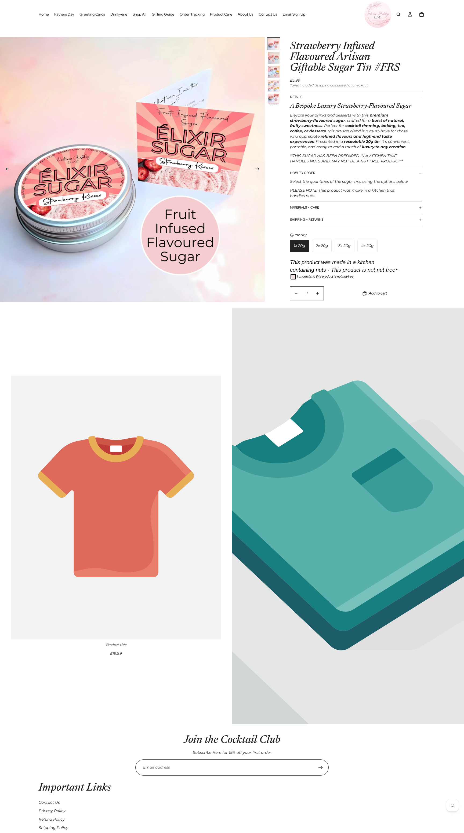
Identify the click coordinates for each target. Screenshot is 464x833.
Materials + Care (304, 207)
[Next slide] (259, 170)
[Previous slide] (6, 170)
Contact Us (49, 802)
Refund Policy (52, 819)
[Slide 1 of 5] (274, 44)
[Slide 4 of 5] (274, 86)
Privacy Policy (52, 810)
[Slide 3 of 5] (274, 72)
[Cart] (421, 14)
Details (296, 97)
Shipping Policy (53, 827)
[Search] (398, 14)
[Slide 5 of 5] (274, 100)
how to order (302, 173)
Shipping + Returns (306, 219)
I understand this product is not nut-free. (325, 276)
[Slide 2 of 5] (274, 58)
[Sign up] (320, 767)
